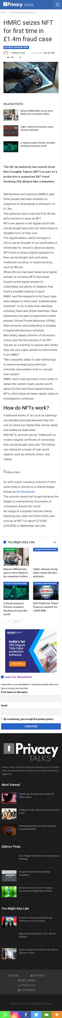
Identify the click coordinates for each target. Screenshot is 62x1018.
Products (28, 985)
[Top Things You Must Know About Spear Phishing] (9, 859)
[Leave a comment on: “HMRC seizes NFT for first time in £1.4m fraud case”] (19, 57)
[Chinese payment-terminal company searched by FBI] (9, 830)
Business (39, 975)
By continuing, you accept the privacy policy (28, 719)
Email (4, 705)
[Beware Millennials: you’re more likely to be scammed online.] (10, 114)
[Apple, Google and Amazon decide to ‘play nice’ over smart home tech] (9, 953)
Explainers (28, 980)
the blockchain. (26, 491)
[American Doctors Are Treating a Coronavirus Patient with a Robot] (9, 891)
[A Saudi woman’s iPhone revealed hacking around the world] (10, 146)
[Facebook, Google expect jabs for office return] (9, 798)
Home (15, 975)
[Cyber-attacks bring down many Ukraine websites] (10, 130)
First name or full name (14, 692)
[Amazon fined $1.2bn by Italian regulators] (9, 875)
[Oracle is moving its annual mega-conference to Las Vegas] (9, 921)
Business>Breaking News (16, 47)
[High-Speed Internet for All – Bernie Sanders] (9, 937)
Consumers (10, 549)
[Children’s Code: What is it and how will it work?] (9, 814)
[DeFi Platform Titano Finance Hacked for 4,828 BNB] (46, 591)
